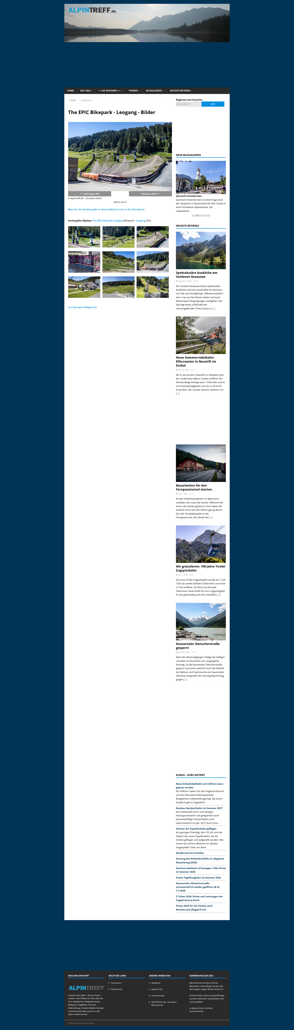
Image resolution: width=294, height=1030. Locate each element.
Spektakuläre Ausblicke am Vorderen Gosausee (196, 275)
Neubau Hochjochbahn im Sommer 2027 (199, 808)
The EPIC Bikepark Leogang (108, 220)
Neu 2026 (85, 90)
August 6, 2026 (185, 281)
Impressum (116, 982)
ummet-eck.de (157, 995)
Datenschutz (116, 989)
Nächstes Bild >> (150, 193)
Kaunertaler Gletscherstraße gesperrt (198, 646)
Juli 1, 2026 (183, 574)
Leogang (140, 220)
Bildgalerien (154, 90)
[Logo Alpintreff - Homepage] (86, 992)
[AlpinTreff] (147, 40)
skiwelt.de (155, 982)
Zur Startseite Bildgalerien (82, 307)
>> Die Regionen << (109, 90)
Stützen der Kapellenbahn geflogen (196, 828)
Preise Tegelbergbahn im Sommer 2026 (198, 877)
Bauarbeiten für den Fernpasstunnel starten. (194, 487)
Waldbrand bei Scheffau (190, 852)
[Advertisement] (147, 64)
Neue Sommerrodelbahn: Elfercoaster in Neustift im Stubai (196, 361)
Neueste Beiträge (180, 90)
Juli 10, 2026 (183, 369)
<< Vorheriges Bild (90, 193)
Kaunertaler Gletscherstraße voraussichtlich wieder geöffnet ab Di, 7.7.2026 (198, 887)
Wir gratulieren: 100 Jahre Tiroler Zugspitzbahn (201, 568)
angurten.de (156, 989)
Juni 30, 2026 (184, 652)
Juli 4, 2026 (183, 493)
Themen (133, 90)
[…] (213, 308)
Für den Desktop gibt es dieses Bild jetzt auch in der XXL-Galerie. (106, 209)
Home (70, 90)
